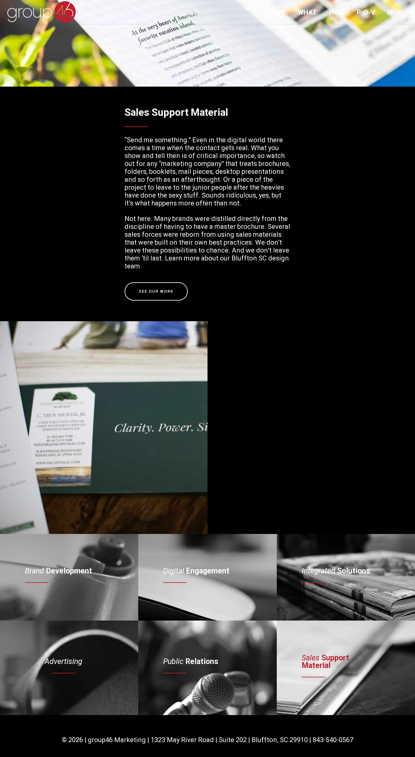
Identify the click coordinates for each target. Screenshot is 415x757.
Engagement (196, 570)
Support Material (325, 661)
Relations (190, 661)
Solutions (336, 570)
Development (58, 570)
